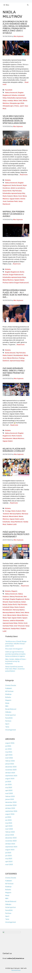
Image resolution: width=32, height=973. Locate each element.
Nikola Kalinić (13, 516)
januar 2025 (9, 799)
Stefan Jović (22, 623)
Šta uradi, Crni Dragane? (13, 649)
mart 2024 (9, 829)
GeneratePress (16, 970)
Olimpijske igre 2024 (17, 103)
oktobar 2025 (10, 773)
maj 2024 (8, 823)
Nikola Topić (7, 618)
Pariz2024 (8, 90)
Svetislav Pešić (12, 201)
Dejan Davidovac (15, 602)
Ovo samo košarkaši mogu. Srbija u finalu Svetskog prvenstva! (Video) (14, 371)
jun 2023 (8, 855)
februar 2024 (10, 832)
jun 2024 (8, 820)
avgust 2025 (9, 778)
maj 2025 (8, 787)
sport (22, 106)
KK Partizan (9, 691)
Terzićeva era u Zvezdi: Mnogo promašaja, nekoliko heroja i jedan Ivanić (15, 644)
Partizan (8, 721)
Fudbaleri (8, 688)
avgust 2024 (9, 814)
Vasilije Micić (15, 628)
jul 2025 (8, 781)
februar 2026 (10, 761)
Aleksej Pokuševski (16, 596)
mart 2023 (9, 864)
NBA (6, 706)
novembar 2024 (10, 805)
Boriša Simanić (17, 185)
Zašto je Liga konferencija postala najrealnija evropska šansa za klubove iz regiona (15, 654)
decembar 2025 (10, 767)
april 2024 (8, 826)
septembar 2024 (11, 811)
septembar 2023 (11, 847)
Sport (7, 724)
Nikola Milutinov (8, 280)
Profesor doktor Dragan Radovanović (16, 282)
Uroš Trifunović (19, 626)
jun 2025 (8, 784)
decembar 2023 (10, 838)
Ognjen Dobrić (15, 199)
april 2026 (8, 755)
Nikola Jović (17, 196)
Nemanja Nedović (9, 612)
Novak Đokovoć (10, 709)
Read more (24, 174)
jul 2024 (8, 817)
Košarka (14, 95)
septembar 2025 (11, 775)
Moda (7, 703)
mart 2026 (9, 758)
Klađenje (8, 694)
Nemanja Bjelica (15, 514)
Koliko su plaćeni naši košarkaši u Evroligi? (14, 450)
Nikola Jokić (18, 100)
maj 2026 (8, 752)
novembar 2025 (10, 770)
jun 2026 (8, 749)
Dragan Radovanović (16, 274)
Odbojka (8, 712)
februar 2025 (10, 796)
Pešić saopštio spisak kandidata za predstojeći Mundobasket (16, 534)
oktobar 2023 (10, 844)
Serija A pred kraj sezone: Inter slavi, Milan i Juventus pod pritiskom (15, 669)
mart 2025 (9, 793)
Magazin (14, 591)
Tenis (7, 727)
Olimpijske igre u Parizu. (11, 106)
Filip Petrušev (17, 191)
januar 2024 (9, 835)
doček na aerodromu (18, 188)
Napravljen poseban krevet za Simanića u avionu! (13, 213)
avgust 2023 (9, 850)
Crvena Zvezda (10, 685)
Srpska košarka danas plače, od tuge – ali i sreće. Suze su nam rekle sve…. (16, 293)
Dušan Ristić (7, 191)
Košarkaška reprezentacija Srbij (14, 193)
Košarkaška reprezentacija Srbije (14, 277)
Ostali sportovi (10, 715)
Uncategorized (10, 730)
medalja (10, 100)
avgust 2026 (9, 743)
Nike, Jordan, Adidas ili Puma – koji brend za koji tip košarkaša (16, 661)
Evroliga (8, 511)
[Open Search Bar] (27, 5)
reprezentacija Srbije (17, 360)
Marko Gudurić (8, 196)
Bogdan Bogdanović (12, 272)
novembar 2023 (10, 841)
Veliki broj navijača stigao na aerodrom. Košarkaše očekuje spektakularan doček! (14, 119)
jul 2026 (8, 746)
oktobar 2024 (10, 808)
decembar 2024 (10, 802)
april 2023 (8, 861)
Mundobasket (18, 355)
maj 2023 (8, 858)
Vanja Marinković (16, 522)
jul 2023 (8, 852)
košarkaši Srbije (8, 607)
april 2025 (8, 790)
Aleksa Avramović (11, 92)
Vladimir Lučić (12, 524)
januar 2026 (9, 764)
